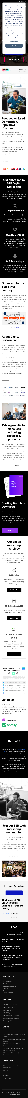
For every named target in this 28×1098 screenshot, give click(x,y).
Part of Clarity (20, 1)
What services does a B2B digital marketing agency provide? (11, 948)
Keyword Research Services (11, 1018)
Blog (4, 1081)
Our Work (5, 1075)
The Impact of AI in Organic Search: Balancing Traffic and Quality (12, 904)
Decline (14, 50)
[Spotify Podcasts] (14, 725)
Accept (14, 45)
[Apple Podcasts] (14, 720)
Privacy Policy (7, 1078)
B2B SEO (19, 749)
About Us (5, 1070)
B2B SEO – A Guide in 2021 (11, 1032)
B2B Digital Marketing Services (12, 1005)
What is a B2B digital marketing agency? (13, 940)
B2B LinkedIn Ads (8, 1010)
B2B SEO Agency (8, 1013)
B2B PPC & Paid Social (9, 1007)
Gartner (16, 327)
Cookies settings (14, 41)
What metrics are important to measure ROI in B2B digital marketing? (13, 957)
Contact (5, 1073)
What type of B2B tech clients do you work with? (12, 965)
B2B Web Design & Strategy (11, 1015)
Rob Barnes (6, 913)
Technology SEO (7, 1021)
